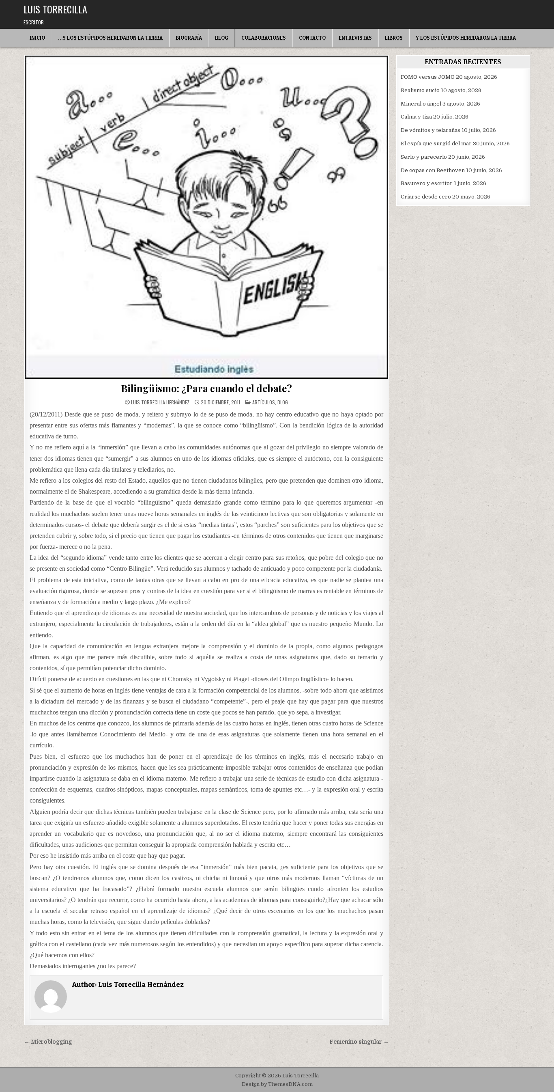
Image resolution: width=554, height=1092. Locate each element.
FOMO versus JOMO (428, 77)
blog (282, 402)
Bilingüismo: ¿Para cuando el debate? (206, 388)
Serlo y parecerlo (424, 157)
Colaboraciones (263, 38)
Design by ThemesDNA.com (277, 1084)
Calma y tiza (416, 117)
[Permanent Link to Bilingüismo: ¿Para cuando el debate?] (206, 217)
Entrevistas (355, 38)
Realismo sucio (420, 90)
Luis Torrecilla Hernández (160, 402)
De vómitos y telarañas (430, 130)
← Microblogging (48, 1042)
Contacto (312, 38)
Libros (394, 38)
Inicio (37, 38)
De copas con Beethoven (433, 170)
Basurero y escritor (427, 183)
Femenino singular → (359, 1042)
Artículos (263, 402)
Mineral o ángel (421, 104)
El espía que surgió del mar (436, 143)
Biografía (189, 38)
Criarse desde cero (426, 197)
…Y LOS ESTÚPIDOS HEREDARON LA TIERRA (110, 38)
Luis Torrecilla (55, 9)
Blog (221, 38)
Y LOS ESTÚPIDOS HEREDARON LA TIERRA (466, 38)
